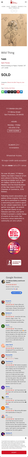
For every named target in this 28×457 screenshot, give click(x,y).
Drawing (6, 88)
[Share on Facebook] (5, 91)
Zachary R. (9, 433)
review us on (16, 292)
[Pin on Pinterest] (18, 91)
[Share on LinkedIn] (21, 91)
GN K (7, 397)
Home (3, 6)
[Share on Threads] (12, 91)
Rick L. (8, 407)
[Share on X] (8, 91)
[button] (25, 438)
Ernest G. (8, 301)
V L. (7, 415)
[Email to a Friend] (15, 91)
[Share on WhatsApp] (2, 91)
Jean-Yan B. (9, 344)
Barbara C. (9, 313)
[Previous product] (15, 11)
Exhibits (14, 6)
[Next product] (12, 11)
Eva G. (7, 325)
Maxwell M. (9, 355)
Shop (8, 6)
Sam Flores (5, 63)
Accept (14, 452)
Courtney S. (9, 361)
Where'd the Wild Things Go (17, 7)
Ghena (8, 386)
